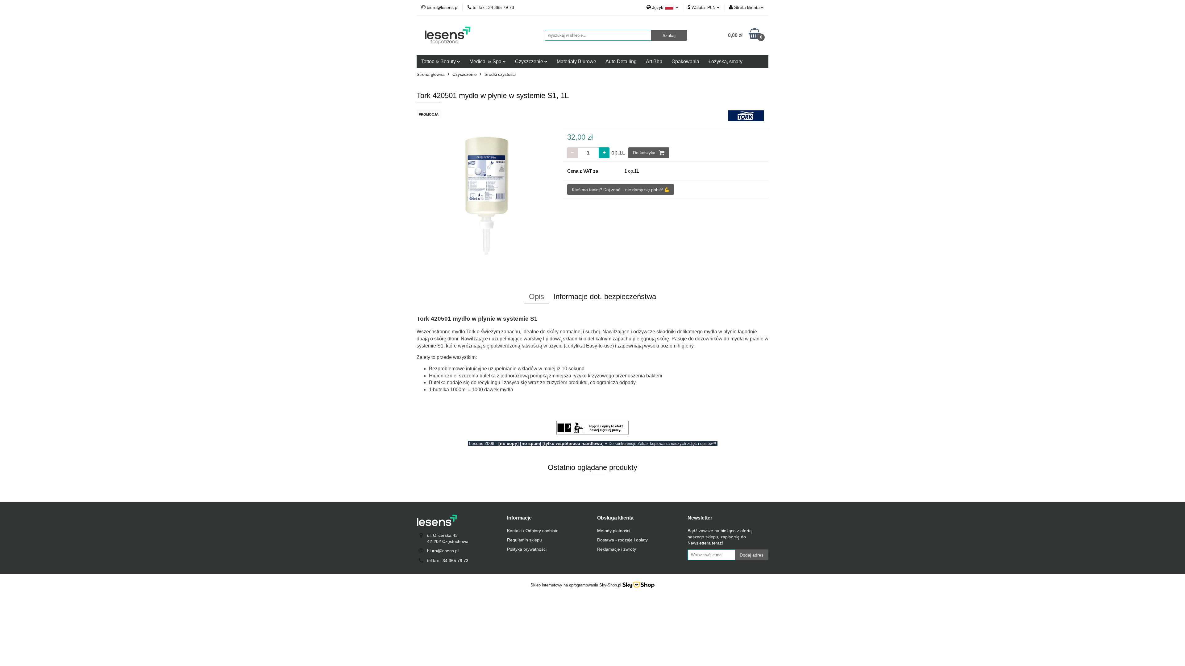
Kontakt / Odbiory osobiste (533, 530)
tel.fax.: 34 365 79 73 (447, 560)
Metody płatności (613, 530)
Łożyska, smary (725, 61)
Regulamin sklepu (524, 539)
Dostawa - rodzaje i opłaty (622, 539)
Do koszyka (645, 152)
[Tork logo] (746, 115)
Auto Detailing (621, 61)
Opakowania (685, 61)
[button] (519, 518)
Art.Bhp (654, 61)
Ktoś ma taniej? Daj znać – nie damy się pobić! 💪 (620, 189)
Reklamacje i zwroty (616, 549)
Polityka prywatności (527, 549)
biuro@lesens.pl (443, 550)
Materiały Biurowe (576, 61)
